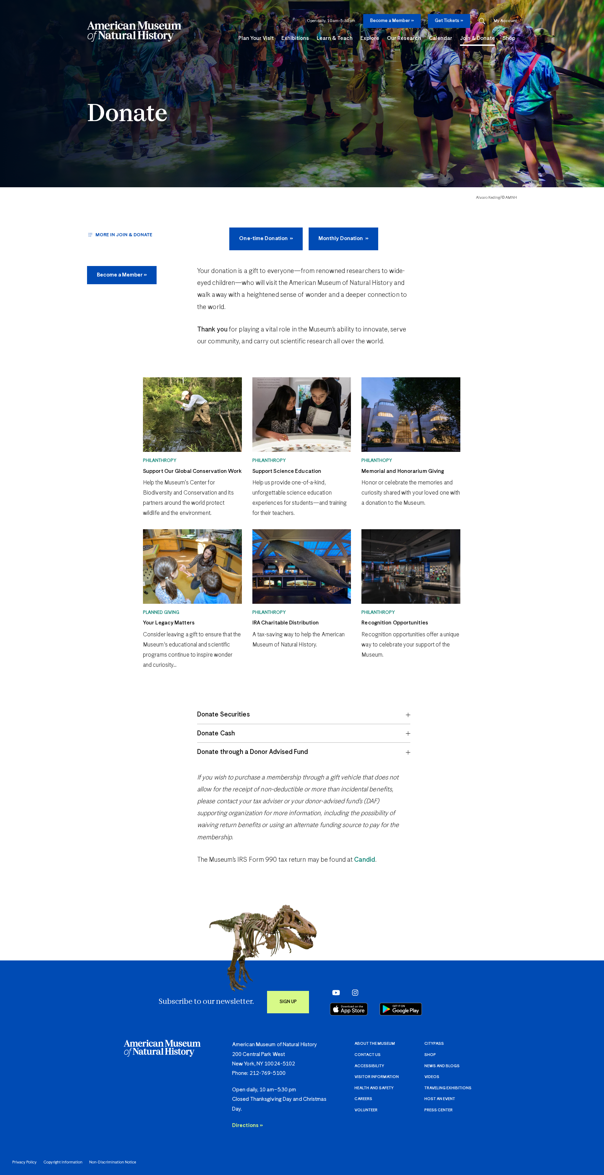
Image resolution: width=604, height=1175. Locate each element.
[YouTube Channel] (334, 992)
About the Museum (374, 1043)
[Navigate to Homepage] (134, 31)
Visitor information (376, 1077)
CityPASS (434, 1043)
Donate (127, 114)
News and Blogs (442, 1066)
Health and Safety (374, 1088)
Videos (431, 1077)
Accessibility (369, 1066)
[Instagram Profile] (353, 992)
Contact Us (367, 1055)
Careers (363, 1099)
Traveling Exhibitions (448, 1088)
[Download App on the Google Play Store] (401, 1009)
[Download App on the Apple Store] (349, 1009)
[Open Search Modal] (482, 21)
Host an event (439, 1099)
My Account (505, 21)
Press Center (438, 1110)
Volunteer (366, 1110)
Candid (364, 860)
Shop (430, 1055)
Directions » (247, 1125)
